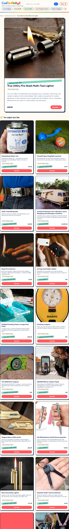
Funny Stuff (17, 9)
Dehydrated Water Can (10, 156)
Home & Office (28, 9)
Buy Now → (56, 107)
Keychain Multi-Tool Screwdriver (49, 493)
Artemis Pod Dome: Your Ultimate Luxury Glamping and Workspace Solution (52, 212)
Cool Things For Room (42, 9)
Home (1, 15)
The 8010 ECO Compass (10, 382)
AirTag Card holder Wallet (46, 269)
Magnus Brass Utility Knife (11, 437)
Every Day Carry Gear (9, 166)
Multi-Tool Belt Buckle (10, 211)
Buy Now (16, 170)
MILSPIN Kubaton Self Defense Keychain (51, 437)
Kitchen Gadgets (56, 9)
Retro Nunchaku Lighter (10, 493)
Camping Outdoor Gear (46, 337)
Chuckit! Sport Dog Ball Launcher (49, 156)
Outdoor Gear (43, 224)
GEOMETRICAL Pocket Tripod (48, 382)
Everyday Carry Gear (9, 15)
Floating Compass (43, 324)
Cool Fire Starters (9, 279)
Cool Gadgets (7, 9)
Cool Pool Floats (8, 337)
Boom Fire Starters (8, 269)
